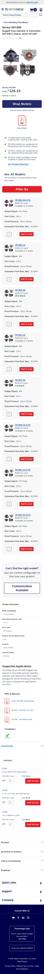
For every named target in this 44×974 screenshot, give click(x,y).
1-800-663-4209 (32, 2)
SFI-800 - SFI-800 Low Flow (22, 710)
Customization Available (22, 588)
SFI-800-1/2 (20, 245)
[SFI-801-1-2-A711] (9, 473)
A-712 (4, 790)
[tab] (22, 707)
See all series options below (22, 110)
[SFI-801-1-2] (9, 338)
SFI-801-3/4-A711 (23, 515)
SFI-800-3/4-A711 (23, 200)
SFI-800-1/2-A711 (23, 425)
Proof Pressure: (12, 221)
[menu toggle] (2, 9)
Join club (22, 939)
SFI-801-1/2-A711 (23, 470)
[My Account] (41, 9)
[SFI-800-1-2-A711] (9, 428)
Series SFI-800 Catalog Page (22, 701)
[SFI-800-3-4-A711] (9, 203)
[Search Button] (40, 15)
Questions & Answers (11, 852)
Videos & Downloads (11, 861)
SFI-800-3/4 (20, 290)
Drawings (5, 870)
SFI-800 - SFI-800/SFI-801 (21, 719)
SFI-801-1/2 (20, 335)
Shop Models (22, 103)
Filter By (22, 189)
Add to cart (26, 234)
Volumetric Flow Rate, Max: (17, 226)
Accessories (7, 746)
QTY (4, 780)
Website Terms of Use (25, 966)
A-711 (4, 768)
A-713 (4, 812)
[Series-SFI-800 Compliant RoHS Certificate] (7, 736)
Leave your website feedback (22, 948)
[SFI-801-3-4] (9, 383)
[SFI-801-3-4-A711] (9, 518)
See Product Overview (18, 164)
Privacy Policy (10, 966)
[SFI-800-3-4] (9, 293)
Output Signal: (11, 211)
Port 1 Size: (10, 216)
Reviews (5, 842)
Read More (6, 684)
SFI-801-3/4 (20, 380)
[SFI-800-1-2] (9, 248)
